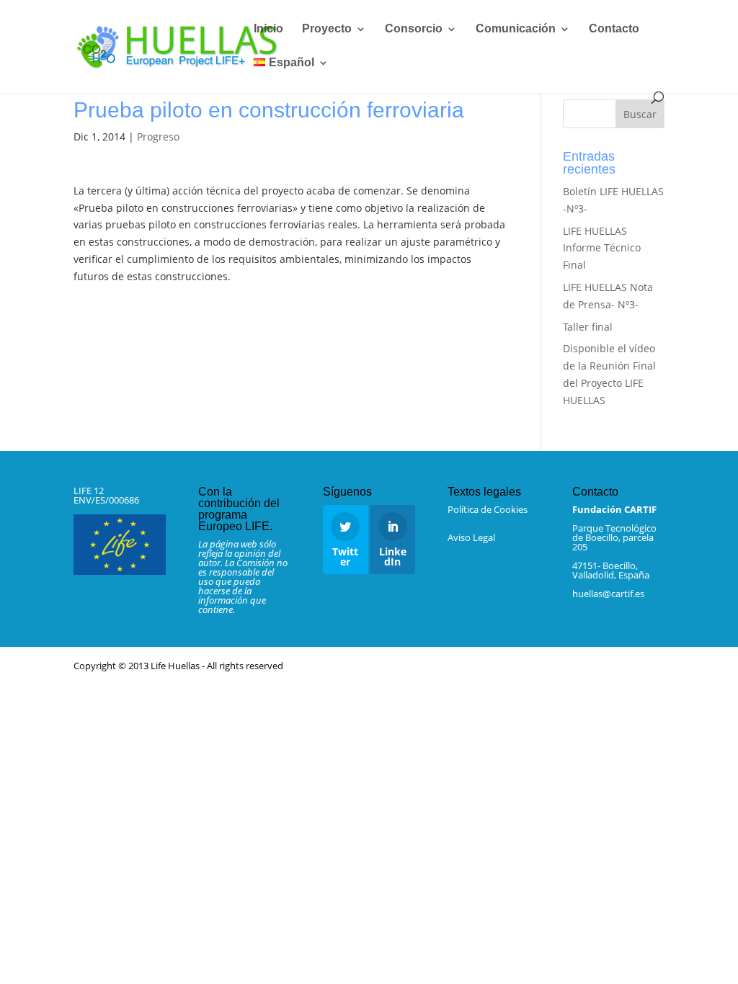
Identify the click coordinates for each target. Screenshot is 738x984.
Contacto (614, 29)
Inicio (268, 29)
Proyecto (327, 29)
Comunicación (516, 29)
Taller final (588, 327)
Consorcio (414, 29)
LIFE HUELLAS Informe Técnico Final (602, 248)
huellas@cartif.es (608, 593)
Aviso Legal (471, 537)
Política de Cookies (488, 509)
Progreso (158, 136)
